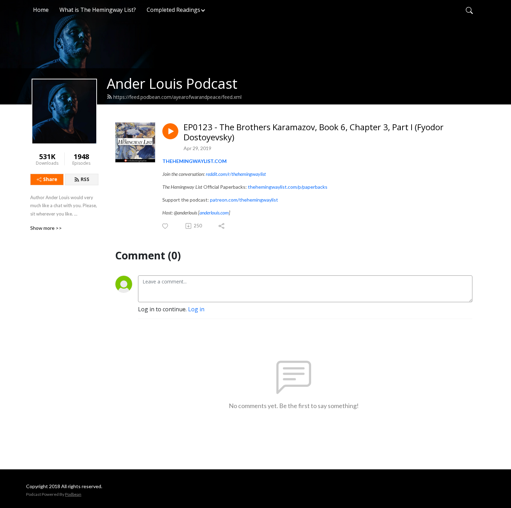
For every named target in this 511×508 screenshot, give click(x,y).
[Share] (222, 225)
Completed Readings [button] (173, 10)
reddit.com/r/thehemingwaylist (236, 174)
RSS (85, 179)
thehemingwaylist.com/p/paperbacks (287, 187)
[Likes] (166, 226)
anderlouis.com (214, 213)
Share (50, 179)
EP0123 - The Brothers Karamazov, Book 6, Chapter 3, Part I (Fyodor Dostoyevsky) (314, 132)
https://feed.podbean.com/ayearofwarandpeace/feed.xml (177, 97)
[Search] (469, 10)
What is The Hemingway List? (97, 10)
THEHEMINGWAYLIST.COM (194, 161)
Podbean (73, 494)
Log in (196, 309)
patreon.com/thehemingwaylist (244, 200)
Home (41, 10)
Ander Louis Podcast (172, 83)
